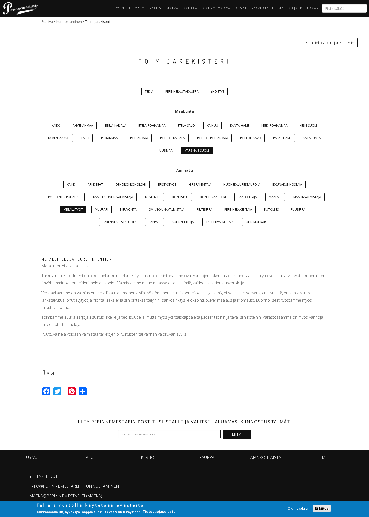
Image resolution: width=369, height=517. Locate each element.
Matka (172, 8)
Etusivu (122, 8)
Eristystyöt (167, 184)
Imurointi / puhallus (64, 197)
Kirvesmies (152, 197)
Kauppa (190, 8)
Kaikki (56, 125)
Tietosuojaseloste (159, 511)
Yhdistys (217, 91)
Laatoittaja (247, 197)
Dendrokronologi (131, 184)
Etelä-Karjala (115, 125)
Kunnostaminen (69, 21)
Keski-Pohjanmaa (274, 125)
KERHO (155, 8)
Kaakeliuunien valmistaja (113, 197)
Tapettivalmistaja (220, 222)
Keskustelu (262, 8)
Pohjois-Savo (250, 138)
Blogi (241, 8)
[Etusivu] (19, 8)
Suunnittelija (183, 222)
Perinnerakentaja (238, 209)
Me (280, 8)
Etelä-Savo (186, 125)
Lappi (85, 138)
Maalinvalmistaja (307, 197)
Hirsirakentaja (200, 184)
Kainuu (212, 125)
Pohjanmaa (139, 138)
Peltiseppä (204, 209)
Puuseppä (298, 209)
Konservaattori (213, 197)
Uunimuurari (256, 222)
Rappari (154, 222)
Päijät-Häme (282, 138)
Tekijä (149, 91)
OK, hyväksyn (299, 508)
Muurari (101, 209)
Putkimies (271, 209)
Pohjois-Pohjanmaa (212, 138)
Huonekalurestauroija (241, 184)
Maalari (275, 197)
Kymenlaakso (58, 138)
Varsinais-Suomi (197, 150)
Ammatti (184, 170)
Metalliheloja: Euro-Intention (76, 259)
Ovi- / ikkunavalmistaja (166, 209)
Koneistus (180, 197)
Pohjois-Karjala (172, 138)
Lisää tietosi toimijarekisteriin (328, 42)
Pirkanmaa (109, 138)
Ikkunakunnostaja (287, 184)
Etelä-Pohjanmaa (152, 125)
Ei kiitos (322, 508)
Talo (140, 8)
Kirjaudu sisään (303, 8)
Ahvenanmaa (83, 125)
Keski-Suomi (309, 125)
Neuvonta (128, 209)
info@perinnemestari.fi (55, 486)
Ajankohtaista (216, 8)
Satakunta (312, 138)
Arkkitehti (96, 184)
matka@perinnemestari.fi (57, 496)
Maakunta (184, 111)
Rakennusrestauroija (120, 222)
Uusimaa (166, 150)
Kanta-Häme (239, 125)
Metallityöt (73, 209)
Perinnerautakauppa (182, 91)
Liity (236, 434)
